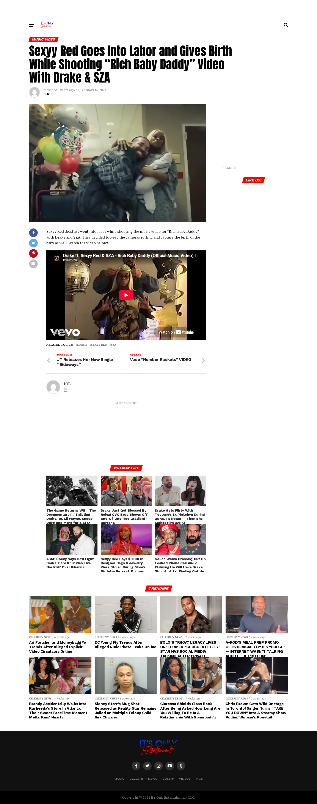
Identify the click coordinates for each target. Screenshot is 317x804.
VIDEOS (185, 778)
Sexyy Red (99, 344)
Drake (82, 344)
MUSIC (119, 778)
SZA (113, 344)
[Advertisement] (158, 9)
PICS (199, 778)
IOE (49, 94)
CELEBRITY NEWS (143, 778)
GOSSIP (168, 778)
